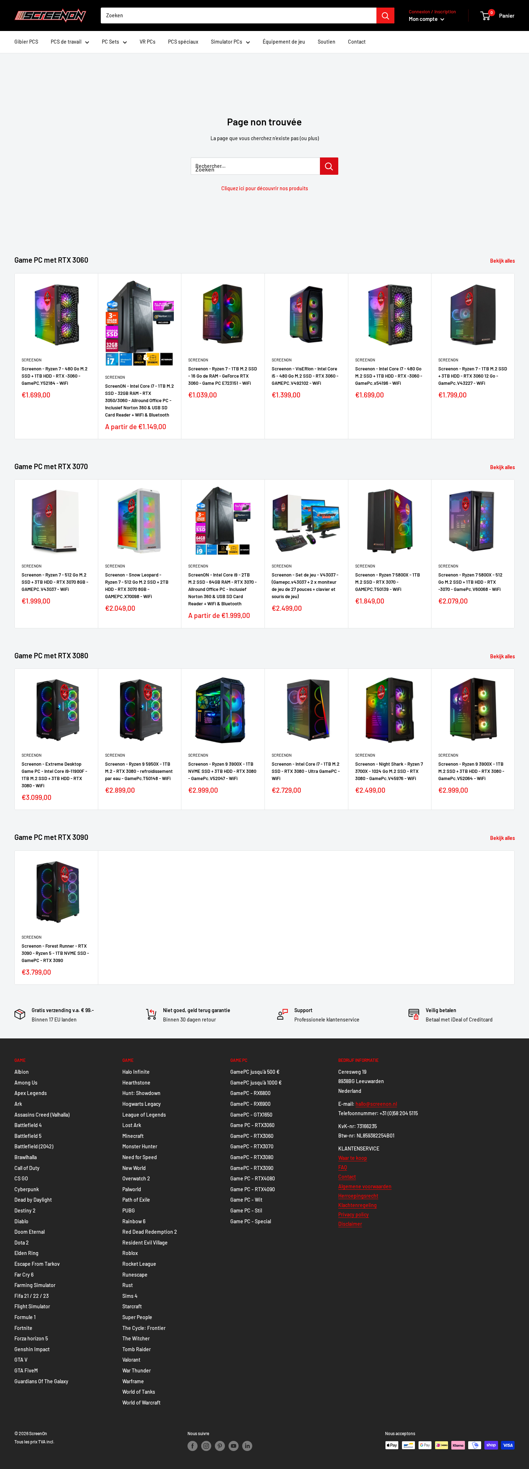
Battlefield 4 (28, 1125)
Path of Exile (136, 1200)
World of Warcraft (141, 1402)
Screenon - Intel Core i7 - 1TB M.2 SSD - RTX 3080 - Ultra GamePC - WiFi (306, 771)
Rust (127, 1285)
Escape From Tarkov (37, 1264)
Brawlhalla (25, 1157)
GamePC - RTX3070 (251, 1146)
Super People (137, 1317)
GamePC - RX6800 (250, 1093)
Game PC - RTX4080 (252, 1178)
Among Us (25, 1083)
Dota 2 (21, 1242)
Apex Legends (30, 1093)
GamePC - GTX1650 (251, 1115)
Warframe (133, 1381)
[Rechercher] (385, 15)
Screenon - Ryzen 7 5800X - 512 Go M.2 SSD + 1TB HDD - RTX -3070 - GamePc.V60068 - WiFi (470, 582)
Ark (18, 1104)
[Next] (514, 356)
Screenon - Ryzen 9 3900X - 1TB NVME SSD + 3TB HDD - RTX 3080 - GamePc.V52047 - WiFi (222, 771)
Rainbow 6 (133, 1221)
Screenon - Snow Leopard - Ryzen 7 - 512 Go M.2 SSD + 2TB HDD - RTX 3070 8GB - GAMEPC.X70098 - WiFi (136, 585)
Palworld (131, 1189)
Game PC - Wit (246, 1200)
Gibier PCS (26, 42)
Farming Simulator (34, 1285)
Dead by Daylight (33, 1200)
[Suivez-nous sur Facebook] (192, 1446)
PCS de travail (66, 42)
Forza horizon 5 (31, 1338)
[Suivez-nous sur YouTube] (234, 1446)
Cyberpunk (26, 1189)
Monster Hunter (139, 1146)
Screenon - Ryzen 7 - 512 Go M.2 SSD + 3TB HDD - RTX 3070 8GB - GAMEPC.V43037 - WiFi (55, 582)
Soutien (326, 42)
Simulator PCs (226, 42)
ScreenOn (31, 359)
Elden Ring (26, 1253)
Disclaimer (350, 1224)
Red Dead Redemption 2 (149, 1232)
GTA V (20, 1360)
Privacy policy (353, 1214)
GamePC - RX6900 (250, 1104)
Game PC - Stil (246, 1210)
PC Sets (110, 42)
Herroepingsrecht (358, 1196)
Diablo (21, 1221)
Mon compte (424, 18)
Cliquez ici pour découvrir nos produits (264, 188)
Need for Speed (139, 1157)
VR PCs (147, 42)
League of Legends (144, 1115)
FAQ (342, 1167)
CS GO (21, 1178)
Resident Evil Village (145, 1242)
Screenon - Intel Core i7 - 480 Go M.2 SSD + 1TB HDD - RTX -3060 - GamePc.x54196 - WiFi (388, 375)
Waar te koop (352, 1158)
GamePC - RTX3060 (251, 1136)
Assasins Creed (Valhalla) (41, 1115)
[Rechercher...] (329, 166)
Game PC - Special (250, 1221)
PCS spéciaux (183, 42)
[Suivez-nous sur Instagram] (206, 1446)
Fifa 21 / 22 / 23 (31, 1296)
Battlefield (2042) (33, 1146)
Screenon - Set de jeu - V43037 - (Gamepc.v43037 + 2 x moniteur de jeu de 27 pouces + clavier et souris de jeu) (305, 585)
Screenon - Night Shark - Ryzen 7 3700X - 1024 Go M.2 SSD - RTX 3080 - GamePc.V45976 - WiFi (389, 771)
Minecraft (133, 1136)
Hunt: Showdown (141, 1093)
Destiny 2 (25, 1210)
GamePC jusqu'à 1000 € (256, 1083)
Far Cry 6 (23, 1275)
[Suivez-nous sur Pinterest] (220, 1446)
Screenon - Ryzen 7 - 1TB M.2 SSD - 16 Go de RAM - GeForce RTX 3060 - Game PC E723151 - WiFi (222, 375)
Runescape (135, 1275)
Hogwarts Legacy (141, 1104)
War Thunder (136, 1370)
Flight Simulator (32, 1306)
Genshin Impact (32, 1349)
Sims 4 (129, 1296)
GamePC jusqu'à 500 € (255, 1072)
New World (134, 1168)
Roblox (130, 1253)
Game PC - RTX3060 (252, 1125)
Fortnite (23, 1328)
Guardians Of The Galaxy (41, 1381)
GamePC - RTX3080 (251, 1157)
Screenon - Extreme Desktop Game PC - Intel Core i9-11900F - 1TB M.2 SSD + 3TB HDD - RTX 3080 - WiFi (54, 774)
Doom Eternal (29, 1232)
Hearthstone (136, 1083)
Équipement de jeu (284, 42)
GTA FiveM (26, 1370)
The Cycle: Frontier (144, 1328)
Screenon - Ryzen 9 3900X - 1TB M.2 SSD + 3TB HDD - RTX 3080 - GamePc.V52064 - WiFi (471, 771)
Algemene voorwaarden (365, 1186)
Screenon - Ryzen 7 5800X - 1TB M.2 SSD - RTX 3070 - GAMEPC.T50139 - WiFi (387, 582)
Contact (357, 42)
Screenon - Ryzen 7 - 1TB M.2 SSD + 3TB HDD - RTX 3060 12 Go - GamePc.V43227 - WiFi (472, 375)
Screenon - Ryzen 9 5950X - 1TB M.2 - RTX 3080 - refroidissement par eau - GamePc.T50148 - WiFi (139, 771)
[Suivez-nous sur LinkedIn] (247, 1446)
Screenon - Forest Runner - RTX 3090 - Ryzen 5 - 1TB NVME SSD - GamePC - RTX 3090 (55, 953)
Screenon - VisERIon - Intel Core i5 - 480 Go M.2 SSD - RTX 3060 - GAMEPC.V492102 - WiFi (305, 375)
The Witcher (136, 1338)
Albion (21, 1072)
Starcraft (132, 1306)
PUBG (128, 1210)
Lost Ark (131, 1125)
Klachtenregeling (357, 1205)
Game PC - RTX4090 (252, 1189)
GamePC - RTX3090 (251, 1168)
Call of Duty (27, 1168)
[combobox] (238, 15)
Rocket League (139, 1264)
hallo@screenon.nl (376, 1104)
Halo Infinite (136, 1072)
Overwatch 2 (136, 1178)
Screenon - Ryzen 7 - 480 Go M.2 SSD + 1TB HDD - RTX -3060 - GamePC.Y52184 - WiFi (54, 375)
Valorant (131, 1360)
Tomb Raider (136, 1349)
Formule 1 (25, 1317)
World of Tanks (138, 1392)
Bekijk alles (503, 261)
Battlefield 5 (27, 1136)
